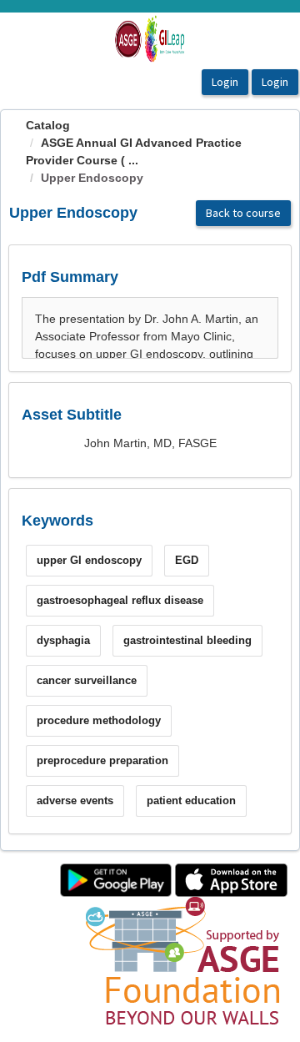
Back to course (243, 212)
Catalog (48, 125)
